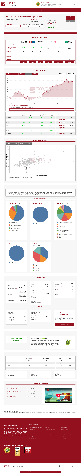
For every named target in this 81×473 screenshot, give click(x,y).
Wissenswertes (64, 431)
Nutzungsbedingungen (65, 466)
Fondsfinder (25, 9)
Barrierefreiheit (72, 468)
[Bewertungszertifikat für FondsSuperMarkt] (38, 4)
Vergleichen (70, 21)
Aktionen (47, 427)
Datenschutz (56, 466)
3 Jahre (15, 73)
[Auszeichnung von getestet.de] (27, 450)
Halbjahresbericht (12, 388)
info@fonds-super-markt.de (58, 4)
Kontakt (46, 438)
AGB (52, 466)
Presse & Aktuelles (49, 433)
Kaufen (70, 16)
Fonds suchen (51, 471)
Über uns (54, 9)
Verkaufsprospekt (12, 396)
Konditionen (5, 9)
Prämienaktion (64, 427)
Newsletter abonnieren (34, 436)
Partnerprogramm (33, 434)
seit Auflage (34, 73)
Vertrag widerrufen (64, 468)
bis (66, 73)
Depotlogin (63, 438)
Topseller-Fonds (64, 429)
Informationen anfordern (66, 434)
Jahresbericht (11, 393)
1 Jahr (8, 73)
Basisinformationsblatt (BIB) (14, 391)
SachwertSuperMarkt (50, 429)
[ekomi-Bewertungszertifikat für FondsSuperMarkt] (7, 450)
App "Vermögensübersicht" (67, 436)
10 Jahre (28, 73)
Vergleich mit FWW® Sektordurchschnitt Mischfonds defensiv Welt (22, 107)
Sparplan (70, 18)
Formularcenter (48, 436)
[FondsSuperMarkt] (8, 4)
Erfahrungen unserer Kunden (67, 433)
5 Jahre (21, 73)
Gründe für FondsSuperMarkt (51, 434)
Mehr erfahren (64, 324)
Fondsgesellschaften (43, 9)
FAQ (60, 9)
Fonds (33, 9)
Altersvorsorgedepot (34, 438)
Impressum (73, 466)
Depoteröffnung (15, 9)
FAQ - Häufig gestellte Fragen (36, 427)
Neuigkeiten (32, 429)
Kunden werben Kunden (50, 431)
